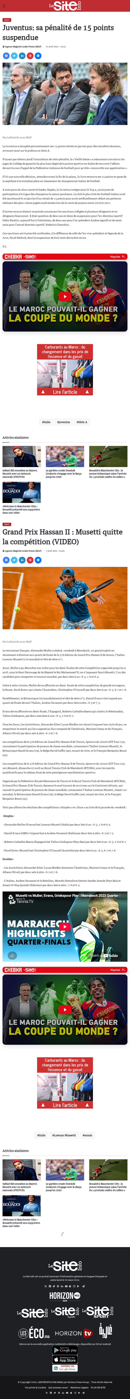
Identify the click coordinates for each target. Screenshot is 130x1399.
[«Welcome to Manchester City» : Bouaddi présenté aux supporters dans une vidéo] (22, 492)
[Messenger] (38, 55)
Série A (82, 422)
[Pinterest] (30, 55)
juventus (64, 422)
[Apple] (71, 1286)
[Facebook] (6, 55)
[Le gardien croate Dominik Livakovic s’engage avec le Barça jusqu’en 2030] (65, 456)
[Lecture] (65, 296)
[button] (65, 296)
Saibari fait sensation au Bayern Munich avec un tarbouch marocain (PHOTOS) (20, 473)
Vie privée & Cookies (35, 1387)
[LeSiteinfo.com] (65, 6)
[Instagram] (75, 1286)
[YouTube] (67, 1286)
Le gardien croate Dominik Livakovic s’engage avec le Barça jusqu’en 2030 (63, 473)
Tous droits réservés (101, 1382)
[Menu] (4, 7)
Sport (6, 20)
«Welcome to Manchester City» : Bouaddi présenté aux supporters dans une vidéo (21, 509)
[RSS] (47, 1286)
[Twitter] (14, 55)
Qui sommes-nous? (58, 1387)
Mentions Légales (79, 1387)
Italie (47, 422)
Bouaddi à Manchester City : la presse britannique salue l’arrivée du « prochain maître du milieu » (108, 473)
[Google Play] (79, 1286)
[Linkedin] (22, 55)
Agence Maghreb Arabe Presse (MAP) (23, 46)
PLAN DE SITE (98, 1387)
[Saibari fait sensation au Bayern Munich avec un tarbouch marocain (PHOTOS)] (22, 456)
